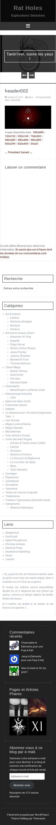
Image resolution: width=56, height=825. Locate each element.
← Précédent (12, 152)
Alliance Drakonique (21, 507)
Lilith (13, 397)
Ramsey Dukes (18, 382)
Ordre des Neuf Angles (18, 439)
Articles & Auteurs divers (19, 333)
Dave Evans (16, 374)
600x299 (10, 143)
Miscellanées (13, 431)
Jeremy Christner (20, 355)
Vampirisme (12, 503)
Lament (9, 559)
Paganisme (12, 477)
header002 (15, 100)
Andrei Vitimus (18, 370)
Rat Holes (28, 8)
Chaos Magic (13, 367)
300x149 (23, 136)
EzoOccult (11, 536)
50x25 (34, 143)
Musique (15, 325)
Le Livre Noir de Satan (22, 462)
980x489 (38, 132)
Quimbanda (12, 481)
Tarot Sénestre (18, 469)
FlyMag (24, 818)
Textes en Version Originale (21, 492)
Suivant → (27, 152)
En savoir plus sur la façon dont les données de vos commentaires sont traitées (26, 253)
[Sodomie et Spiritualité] (18, 707)
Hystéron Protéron (21, 454)
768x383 (36, 136)
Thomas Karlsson (20, 363)
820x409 (23, 143)
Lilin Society (12, 420)
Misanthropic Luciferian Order (27, 389)
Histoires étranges (21, 321)
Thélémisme (12, 496)
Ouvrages (11, 473)
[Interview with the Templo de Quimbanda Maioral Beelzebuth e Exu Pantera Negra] (18, 726)
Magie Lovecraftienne (18, 424)
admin (30, 97)
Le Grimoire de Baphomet (25, 458)
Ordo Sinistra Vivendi (17, 435)
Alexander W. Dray (20, 336)
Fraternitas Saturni (16, 405)
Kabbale (10, 408)
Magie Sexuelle (14, 427)
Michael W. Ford (19, 359)
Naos (13, 465)
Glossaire (15, 450)
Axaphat (15, 340)
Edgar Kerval (17, 344)
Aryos (8, 555)
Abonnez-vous (21, 785)
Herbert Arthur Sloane (22, 348)
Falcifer (14, 446)
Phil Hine (15, 378)
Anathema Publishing (17, 551)
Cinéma (14, 317)
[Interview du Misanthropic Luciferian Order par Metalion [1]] (37, 726)
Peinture (15, 329)
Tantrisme (11, 488)
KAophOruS (12, 532)
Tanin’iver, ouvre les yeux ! (28, 56)
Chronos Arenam (15, 544)
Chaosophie (12, 386)
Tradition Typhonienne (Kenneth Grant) (27, 500)
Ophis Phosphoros (16, 540)
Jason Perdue (18, 352)
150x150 (10, 136)
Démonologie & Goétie (18, 393)
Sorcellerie (11, 484)
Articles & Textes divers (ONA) (27, 443)
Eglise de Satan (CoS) (18, 401)
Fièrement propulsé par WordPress (27, 814)
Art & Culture (12, 314)
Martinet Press (14, 547)
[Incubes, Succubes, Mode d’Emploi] (37, 707)
